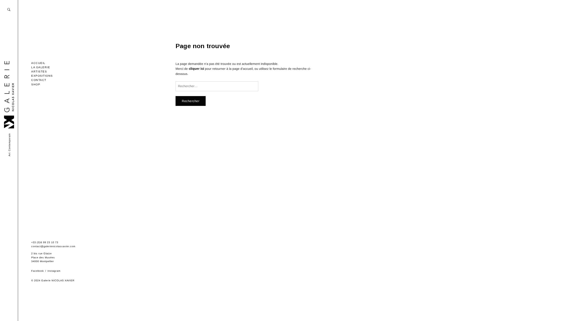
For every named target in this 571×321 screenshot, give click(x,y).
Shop (35, 84)
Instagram (54, 271)
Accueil (38, 63)
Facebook (37, 271)
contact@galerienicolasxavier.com (53, 246)
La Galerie (40, 67)
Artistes (39, 71)
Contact (38, 80)
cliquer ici (196, 68)
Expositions (42, 75)
